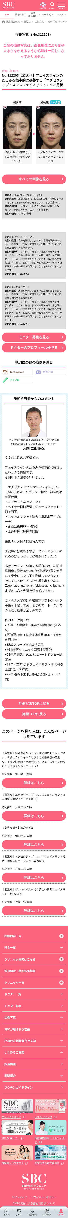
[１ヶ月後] (50, 127)
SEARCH (52, 8)
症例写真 (39, 21)
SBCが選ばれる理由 (17, 1029)
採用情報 (10, 1064)
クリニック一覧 (14, 982)
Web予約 (47, 1214)
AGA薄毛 (46, 14)
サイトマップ (19, 1197)
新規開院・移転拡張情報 (20, 971)
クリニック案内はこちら (20, 959)
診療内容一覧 (13, 21)
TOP (7, 14)
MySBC (61, 1214)
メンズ (60, 14)
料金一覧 (10, 947)
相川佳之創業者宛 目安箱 (20, 1041)
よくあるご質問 (14, 1052)
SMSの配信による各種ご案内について (34, 1203)
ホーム (6, 1214)
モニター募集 (12, 1006)
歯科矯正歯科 (32, 14)
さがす (19, 1214)
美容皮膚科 (20, 14)
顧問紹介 (10, 1075)
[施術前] (17, 127)
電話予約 (32, 1214)
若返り (27, 21)
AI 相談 (43, 8)
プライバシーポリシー (43, 1197)
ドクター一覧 (12, 994)
